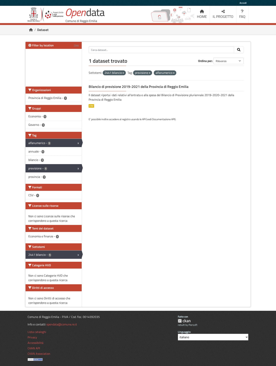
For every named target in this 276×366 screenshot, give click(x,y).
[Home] (31, 29)
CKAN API (34, 348)
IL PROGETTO (223, 16)
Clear (76, 45)
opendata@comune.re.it (61, 324)
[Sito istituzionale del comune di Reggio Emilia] (45, 15)
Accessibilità (35, 342)
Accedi (243, 3)
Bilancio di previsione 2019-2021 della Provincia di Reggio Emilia (139, 86)
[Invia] (239, 49)
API (144, 119)
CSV (91, 106)
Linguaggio (184, 332)
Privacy (32, 337)
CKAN (184, 321)
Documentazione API (163, 119)
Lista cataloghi (37, 332)
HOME (202, 16)
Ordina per (205, 61)
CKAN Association (39, 353)
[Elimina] (123, 73)
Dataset (43, 29)
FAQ (242, 16)
